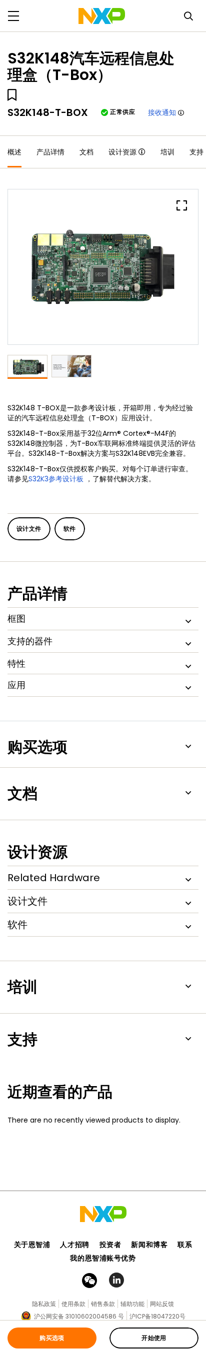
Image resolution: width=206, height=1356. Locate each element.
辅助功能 (132, 1304)
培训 (167, 152)
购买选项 (52, 1338)
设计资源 (122, 152)
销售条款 (103, 1304)
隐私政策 (44, 1304)
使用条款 (74, 1304)
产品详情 (50, 152)
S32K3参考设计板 (56, 479)
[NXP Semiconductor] (101, 15)
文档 (87, 152)
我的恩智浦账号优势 (103, 1258)
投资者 (111, 1245)
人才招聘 (74, 1245)
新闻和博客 (149, 1245)
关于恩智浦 (32, 1245)
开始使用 (154, 1338)
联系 (185, 1245)
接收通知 (162, 112)
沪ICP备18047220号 (158, 1316)
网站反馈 (162, 1304)
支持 (197, 152)
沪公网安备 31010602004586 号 (79, 1316)
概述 (15, 152)
